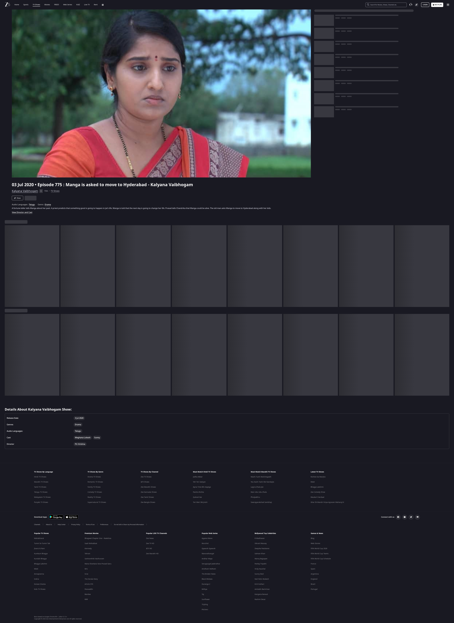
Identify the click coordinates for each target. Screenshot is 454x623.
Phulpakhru (255, 497)
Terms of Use (90, 525)
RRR (86, 599)
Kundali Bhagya (40, 558)
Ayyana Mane (207, 538)
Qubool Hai (197, 497)
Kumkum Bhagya (41, 553)
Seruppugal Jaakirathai (211, 564)
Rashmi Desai (260, 599)
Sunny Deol (259, 574)
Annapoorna (39, 574)
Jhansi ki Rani (39, 548)
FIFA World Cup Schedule (321, 558)
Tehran (87, 553)
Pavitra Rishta (198, 492)
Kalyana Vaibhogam (25, 191)
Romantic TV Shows (95, 482)
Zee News (150, 538)
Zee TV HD (150, 543)
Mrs (86, 569)
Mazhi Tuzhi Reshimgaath (261, 477)
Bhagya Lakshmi (317, 487)
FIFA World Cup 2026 (319, 548)
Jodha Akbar (198, 477)
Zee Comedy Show (318, 492)
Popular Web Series (210, 533)
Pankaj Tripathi (260, 564)
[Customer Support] (411, 5)
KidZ (78, 5)
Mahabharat (39, 538)
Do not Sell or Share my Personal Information (129, 525)
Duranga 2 (206, 584)
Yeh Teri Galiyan (199, 482)
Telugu (32, 204)
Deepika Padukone (262, 548)
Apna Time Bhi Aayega (202, 487)
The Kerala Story (91, 579)
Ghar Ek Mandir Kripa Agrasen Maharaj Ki (327, 502)
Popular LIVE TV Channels (156, 533)
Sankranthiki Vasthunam (94, 558)
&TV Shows (145, 482)
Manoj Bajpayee (261, 558)
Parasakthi (89, 589)
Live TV (87, 5)
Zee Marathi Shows (148, 487)
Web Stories (315, 543)
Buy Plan (438, 5)
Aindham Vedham (209, 569)
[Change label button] (416, 5)
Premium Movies (91, 533)
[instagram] (404, 517)
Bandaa (88, 594)
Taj (203, 594)
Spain (313, 569)
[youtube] (417, 517)
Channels (37, 525)
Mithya (204, 589)
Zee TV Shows (146, 477)
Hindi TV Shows (40, 477)
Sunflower (206, 599)
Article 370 (89, 584)
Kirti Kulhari (259, 584)
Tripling (205, 604)
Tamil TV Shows (40, 487)
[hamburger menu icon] (448, 5)
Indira (36, 579)
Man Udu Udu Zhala (259, 492)
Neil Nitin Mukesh (262, 579)
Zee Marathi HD (152, 553)
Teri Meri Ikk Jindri (200, 502)
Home (16, 5)
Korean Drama (40, 584)
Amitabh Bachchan (262, 589)
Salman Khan (260, 553)
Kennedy (88, 548)
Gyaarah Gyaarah (208, 548)
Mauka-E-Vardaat (317, 497)
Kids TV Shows (39, 589)
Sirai (86, 574)
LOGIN (425, 5)
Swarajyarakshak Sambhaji (261, 502)
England (314, 579)
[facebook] (398, 517)
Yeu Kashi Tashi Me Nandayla (262, 482)
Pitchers (205, 609)
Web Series (67, 5)
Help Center (62, 525)
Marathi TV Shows (41, 482)
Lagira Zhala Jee (257, 487)
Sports (25, 5)
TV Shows (36, 5)
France (313, 564)
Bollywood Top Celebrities (265, 533)
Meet (313, 482)
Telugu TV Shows (40, 492)
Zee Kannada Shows (149, 492)
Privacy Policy (75, 525)
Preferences (104, 525)
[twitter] (411, 517)
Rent (96, 5)
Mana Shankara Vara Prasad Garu (98, 564)
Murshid (205, 543)
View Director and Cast (22, 212)
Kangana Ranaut (261, 594)
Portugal (314, 589)
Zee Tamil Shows (147, 497)
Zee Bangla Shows (148, 502)
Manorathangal (208, 553)
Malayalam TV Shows (42, 497)
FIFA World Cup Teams (320, 553)
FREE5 (56, 5)
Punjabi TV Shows (41, 502)
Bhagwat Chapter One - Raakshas (98, 538)
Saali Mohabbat (91, 543)
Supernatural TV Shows (97, 502)
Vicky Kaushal (260, 569)
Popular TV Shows (41, 533)
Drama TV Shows (94, 477)
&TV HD (149, 548)
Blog (312, 538)
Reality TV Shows (94, 497)
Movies (47, 5)
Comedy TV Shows (95, 492)
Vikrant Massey (261, 543)
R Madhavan (260, 538)
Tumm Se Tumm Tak (42, 543)
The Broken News (209, 574)
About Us (49, 525)
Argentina (315, 574)
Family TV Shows (94, 487)
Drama (48, 204)
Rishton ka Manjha (318, 477)
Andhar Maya (207, 558)
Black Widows (207, 579)
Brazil (313, 584)
